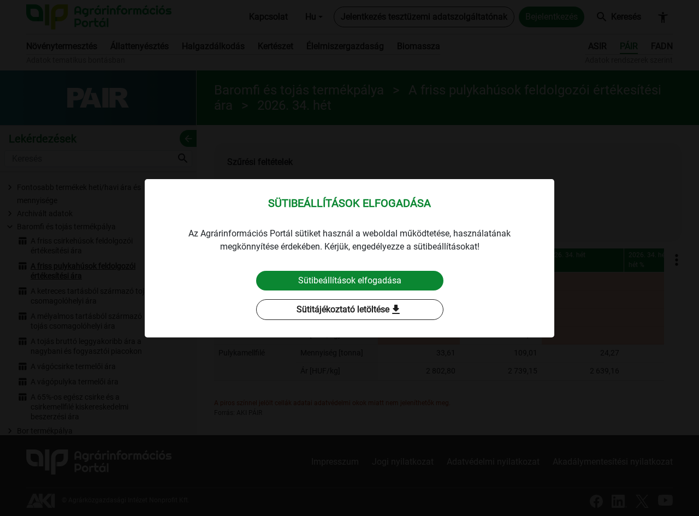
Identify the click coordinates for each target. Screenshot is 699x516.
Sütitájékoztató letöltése (349, 309)
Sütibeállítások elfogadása (349, 280)
